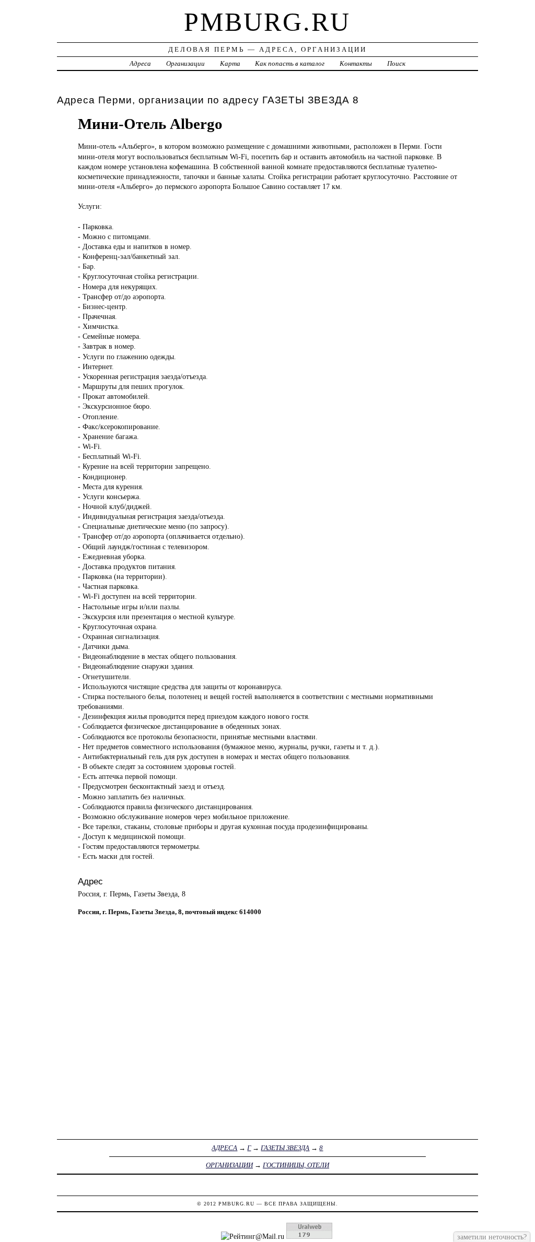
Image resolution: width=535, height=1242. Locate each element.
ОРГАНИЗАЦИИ (229, 1165)
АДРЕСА (224, 1148)
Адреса (140, 63)
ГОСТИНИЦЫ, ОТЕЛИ (296, 1165)
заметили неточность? (492, 1237)
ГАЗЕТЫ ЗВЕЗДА (285, 1148)
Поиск (396, 63)
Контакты (356, 63)
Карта (230, 63)
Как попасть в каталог (289, 63)
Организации (185, 63)
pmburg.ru (267, 22)
